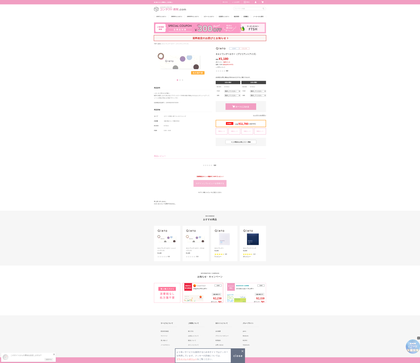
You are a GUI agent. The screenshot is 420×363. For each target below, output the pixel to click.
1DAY (161, 16)
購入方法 (225, 2)
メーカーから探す (258, 16)
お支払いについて (193, 336)
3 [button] (182, 80)
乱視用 (224, 16)
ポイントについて (193, 345)
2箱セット (221, 131)
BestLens (245, 336)
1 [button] (177, 80)
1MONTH (193, 16)
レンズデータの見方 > (259, 115)
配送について (192, 340)
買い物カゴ (164, 340)
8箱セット (260, 131)
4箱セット (234, 131)
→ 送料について (220, 67)
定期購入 (246, 16)
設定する (49, 359)
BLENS (245, 340)
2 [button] (180, 80)
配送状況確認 (165, 331)
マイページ (164, 336)
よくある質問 (235, 2)
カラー (209, 16)
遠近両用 (236, 16)
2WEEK (176, 16)
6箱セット (247, 131)
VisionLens (246, 345)
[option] (180, 62)
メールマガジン (165, 345)
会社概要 (218, 331)
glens (244, 331)
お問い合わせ (219, 345)
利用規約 (218, 340)
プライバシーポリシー (222, 336)
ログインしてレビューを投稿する (210, 183)
